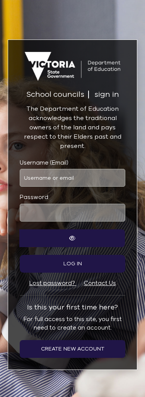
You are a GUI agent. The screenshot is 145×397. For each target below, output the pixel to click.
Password (34, 197)
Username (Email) (44, 163)
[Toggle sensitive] (72, 238)
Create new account (72, 348)
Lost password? (53, 283)
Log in (72, 263)
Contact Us (100, 283)
